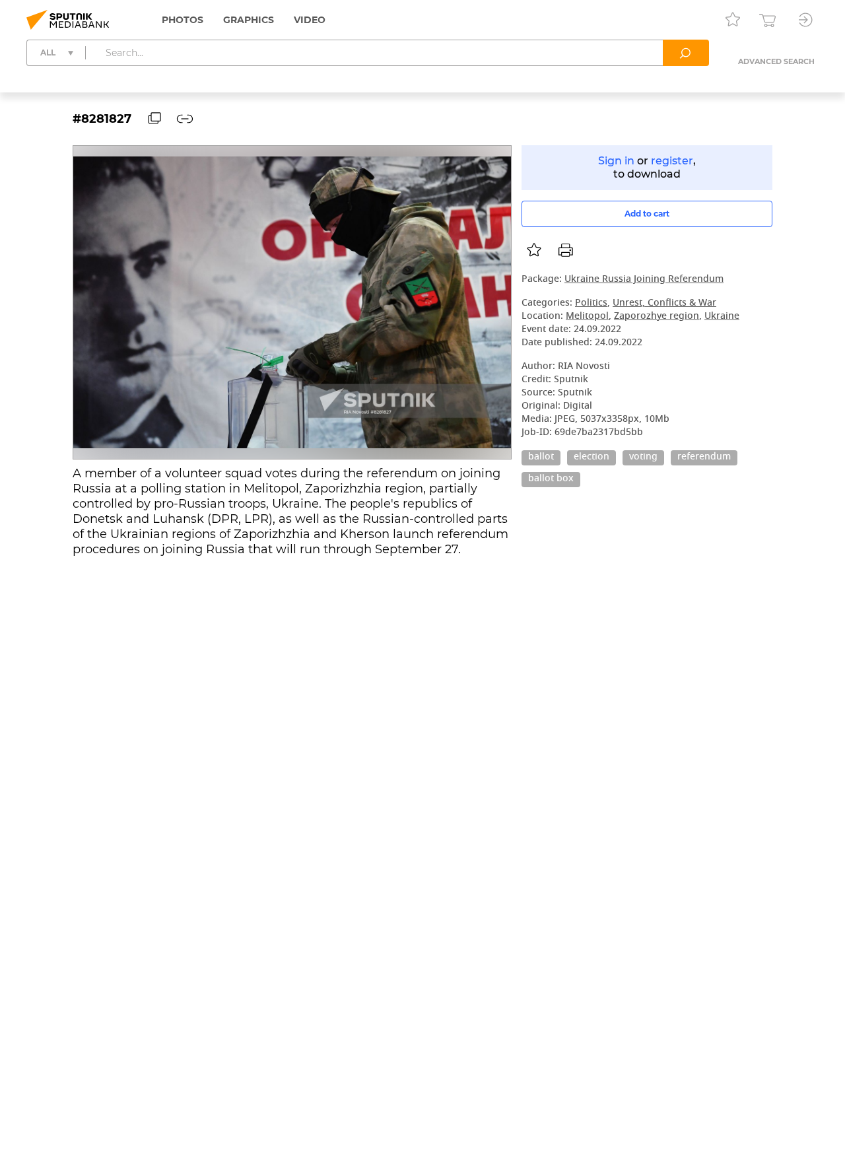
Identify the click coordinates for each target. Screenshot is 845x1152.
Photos (182, 20)
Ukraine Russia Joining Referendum (644, 279)
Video (309, 20)
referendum (704, 457)
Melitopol (587, 316)
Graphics (248, 20)
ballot (541, 457)
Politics (591, 303)
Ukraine (721, 316)
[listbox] (534, 250)
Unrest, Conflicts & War (664, 303)
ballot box (551, 479)
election (591, 457)
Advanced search (776, 61)
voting (643, 457)
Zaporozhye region (656, 316)
